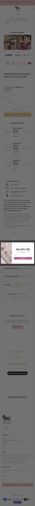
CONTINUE (23, 258)
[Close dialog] (33, 243)
